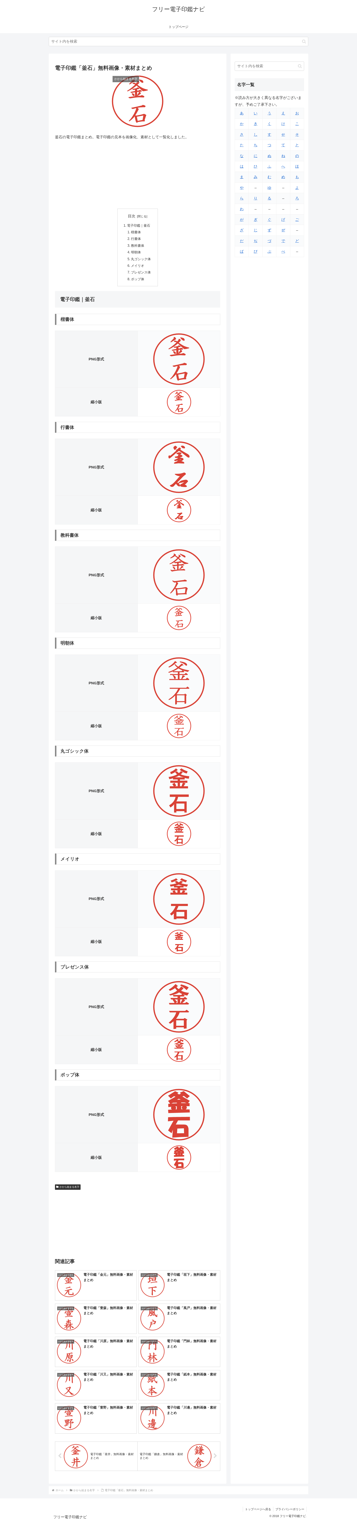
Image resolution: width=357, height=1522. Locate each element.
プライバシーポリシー (289, 1509)
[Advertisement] (137, 174)
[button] (304, 41)
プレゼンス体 (141, 272)
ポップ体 (137, 279)
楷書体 (136, 232)
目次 (131, 216)
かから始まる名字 (69, 1186)
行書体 (136, 239)
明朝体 (136, 252)
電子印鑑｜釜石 (138, 225)
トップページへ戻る (258, 1509)
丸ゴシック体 (141, 259)
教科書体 (137, 245)
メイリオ (137, 265)
